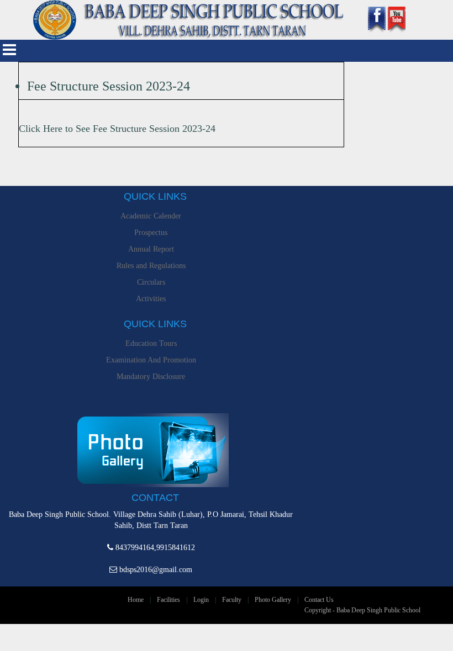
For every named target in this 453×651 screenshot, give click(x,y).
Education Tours (151, 343)
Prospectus (150, 232)
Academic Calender (150, 216)
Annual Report (151, 249)
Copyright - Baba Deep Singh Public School (362, 610)
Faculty (231, 600)
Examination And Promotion (151, 360)
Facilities (168, 600)
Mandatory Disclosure (151, 376)
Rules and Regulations (151, 266)
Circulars (151, 282)
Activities (151, 299)
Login (201, 600)
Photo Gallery (273, 600)
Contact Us (319, 600)
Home (136, 600)
